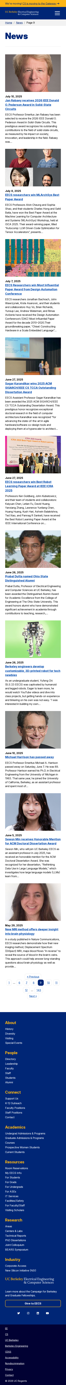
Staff (8, 1073)
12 (26, 990)
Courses (10, 1142)
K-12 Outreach (13, 1103)
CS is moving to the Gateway (39, 3)
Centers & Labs (14, 1231)
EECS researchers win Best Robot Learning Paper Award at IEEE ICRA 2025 (29, 486)
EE (6, 1328)
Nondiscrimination (14, 1363)
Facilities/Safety (14, 1200)
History (9, 1029)
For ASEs (10, 1191)
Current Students (15, 1152)
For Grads (10, 1182)
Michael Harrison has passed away (29, 757)
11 (56, 982)
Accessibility (12, 1357)
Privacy (9, 1369)
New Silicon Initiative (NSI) (20, 1270)
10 (48, 982)
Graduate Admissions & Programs (24, 1138)
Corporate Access (15, 1265)
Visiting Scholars (14, 1210)
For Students (12, 1177)
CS (6, 1334)
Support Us (11, 1098)
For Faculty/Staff (15, 1205)
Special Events (13, 1042)
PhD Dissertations (15, 1240)
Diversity (10, 1033)
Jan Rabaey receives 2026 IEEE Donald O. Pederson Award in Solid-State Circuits (32, 105)
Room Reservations (16, 1168)
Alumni (9, 1082)
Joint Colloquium (14, 1245)
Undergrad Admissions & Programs (25, 1133)
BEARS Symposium (16, 1249)
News (19, 22)
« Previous (34, 976)
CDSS (8, 1351)
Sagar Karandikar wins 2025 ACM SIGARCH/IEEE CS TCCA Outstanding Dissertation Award (30, 388)
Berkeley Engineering (16, 1346)
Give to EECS (33, 1303)
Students (10, 1077)
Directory (10, 1059)
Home (8, 22)
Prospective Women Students (22, 1147)
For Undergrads (14, 1186)
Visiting (9, 1038)
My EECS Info (13, 1173)
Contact (9, 1117)
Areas (8, 1226)
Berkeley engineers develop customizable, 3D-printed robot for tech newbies (32, 671)
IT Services (11, 1196)
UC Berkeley (12, 1340)
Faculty (9, 1068)
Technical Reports (15, 1235)
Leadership (11, 1063)
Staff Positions (13, 1112)
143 (39, 990)
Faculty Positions (15, 1107)
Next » (34, 996)
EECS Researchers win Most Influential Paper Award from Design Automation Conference (32, 289)
